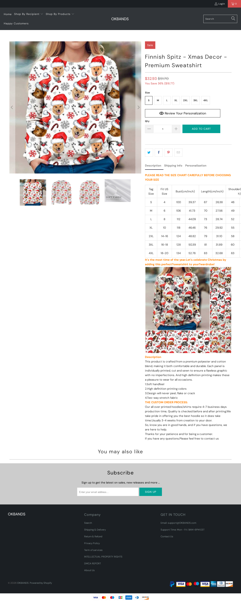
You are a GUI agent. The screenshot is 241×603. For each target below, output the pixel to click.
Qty (147, 121)
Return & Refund (93, 536)
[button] (28, 14)
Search (88, 522)
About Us (89, 570)
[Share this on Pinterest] (169, 152)
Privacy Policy (92, 543)
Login (221, 3)
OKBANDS (23, 582)
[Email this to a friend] (178, 152)
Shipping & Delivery (95, 529)
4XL (205, 100)
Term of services (93, 550)
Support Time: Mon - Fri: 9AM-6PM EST (182, 529)
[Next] (138, 107)
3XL (195, 100)
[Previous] (12, 107)
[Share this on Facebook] (159, 152)
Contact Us (167, 536)
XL (175, 100)
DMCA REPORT (92, 563)
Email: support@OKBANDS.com (178, 522)
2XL (185, 100)
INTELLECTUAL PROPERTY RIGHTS (103, 556)
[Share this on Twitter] (149, 152)
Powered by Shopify (41, 582)
